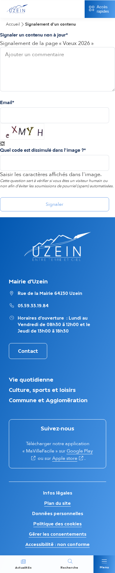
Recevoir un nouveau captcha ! (2, 143)
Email (6, 102)
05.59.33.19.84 (33, 305)
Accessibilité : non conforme (57, 544)
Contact (28, 351)
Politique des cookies (57, 524)
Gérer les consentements (57, 534)
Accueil (13, 24)
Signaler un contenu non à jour (33, 35)
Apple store (64, 458)
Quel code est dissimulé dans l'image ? (42, 150)
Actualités (23, 567)
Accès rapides (103, 9)
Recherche (69, 567)
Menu (104, 567)
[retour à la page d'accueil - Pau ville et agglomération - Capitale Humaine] (17, 14)
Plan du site (57, 503)
